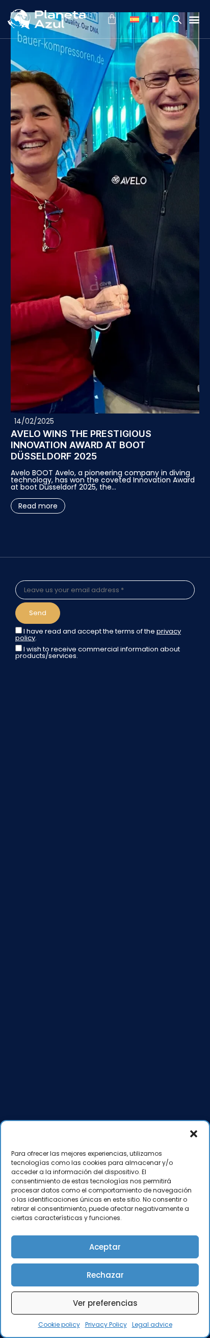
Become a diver (43, 889)
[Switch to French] (154, 19)
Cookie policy (59, 1324)
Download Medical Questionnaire (74, 915)
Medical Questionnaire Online (67, 902)
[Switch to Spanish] (134, 19)
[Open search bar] (177, 19)
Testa (25, 985)
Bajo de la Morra (43, 998)
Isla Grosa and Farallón (55, 1076)
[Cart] (112, 19)
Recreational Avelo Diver (58, 876)
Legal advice (152, 1324)
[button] (194, 1134)
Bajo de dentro (41, 1037)
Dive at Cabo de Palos (54, 863)
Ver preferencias (105, 1303)
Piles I (24, 1011)
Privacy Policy (106, 1324)
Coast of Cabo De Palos (57, 972)
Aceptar (105, 1247)
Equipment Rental (46, 927)
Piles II (25, 1024)
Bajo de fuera (39, 1049)
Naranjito (31, 1062)
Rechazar (105, 1275)
